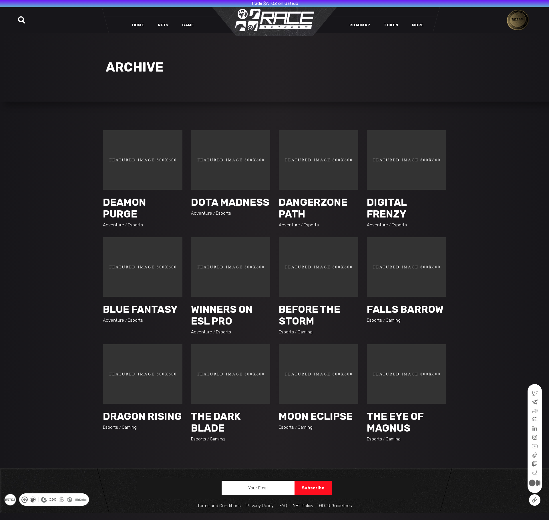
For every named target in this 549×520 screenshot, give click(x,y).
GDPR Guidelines (335, 505)
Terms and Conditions (219, 505)
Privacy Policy (260, 505)
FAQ (283, 505)
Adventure (113, 225)
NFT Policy (303, 505)
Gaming (305, 332)
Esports (135, 225)
